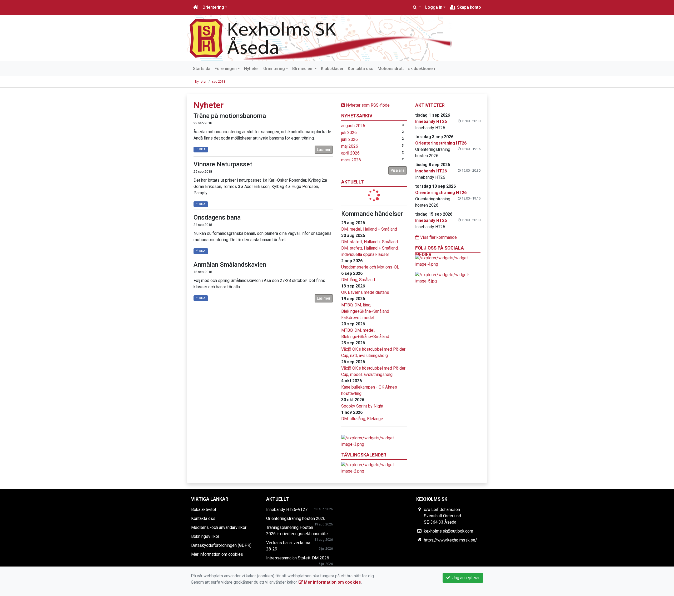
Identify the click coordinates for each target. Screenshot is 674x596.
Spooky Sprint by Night (362, 406)
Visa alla (397, 170)
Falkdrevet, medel (357, 317)
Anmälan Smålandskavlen (230, 264)
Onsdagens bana (217, 217)
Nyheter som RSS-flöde (367, 105)
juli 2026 (349, 132)
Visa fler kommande (438, 237)
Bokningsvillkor (205, 536)
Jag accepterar (465, 577)
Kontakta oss (360, 68)
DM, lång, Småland (358, 279)
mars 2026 (351, 159)
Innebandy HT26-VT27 (287, 509)
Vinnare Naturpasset (223, 164)
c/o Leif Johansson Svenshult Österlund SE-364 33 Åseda (442, 516)
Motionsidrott (391, 68)
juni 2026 (349, 139)
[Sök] (417, 7)
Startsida (201, 68)
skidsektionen (421, 68)
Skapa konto (468, 7)
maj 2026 (349, 146)
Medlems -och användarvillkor (218, 527)
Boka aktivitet (203, 509)
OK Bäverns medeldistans (365, 292)
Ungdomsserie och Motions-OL (370, 267)
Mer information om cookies (217, 554)
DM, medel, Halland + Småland (369, 229)
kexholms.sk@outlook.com (448, 531)
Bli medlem (303, 68)
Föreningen (226, 68)
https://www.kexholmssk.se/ (450, 540)
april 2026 (350, 153)
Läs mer (323, 149)
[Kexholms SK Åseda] (319, 38)
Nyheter (251, 68)
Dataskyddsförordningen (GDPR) (221, 545)
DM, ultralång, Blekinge (362, 418)
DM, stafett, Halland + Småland (369, 241)
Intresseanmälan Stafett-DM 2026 (297, 557)
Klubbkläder (332, 68)
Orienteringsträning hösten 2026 (295, 518)
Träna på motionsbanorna (230, 116)
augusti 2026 (353, 125)
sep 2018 (218, 81)
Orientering (213, 7)
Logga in (433, 7)
